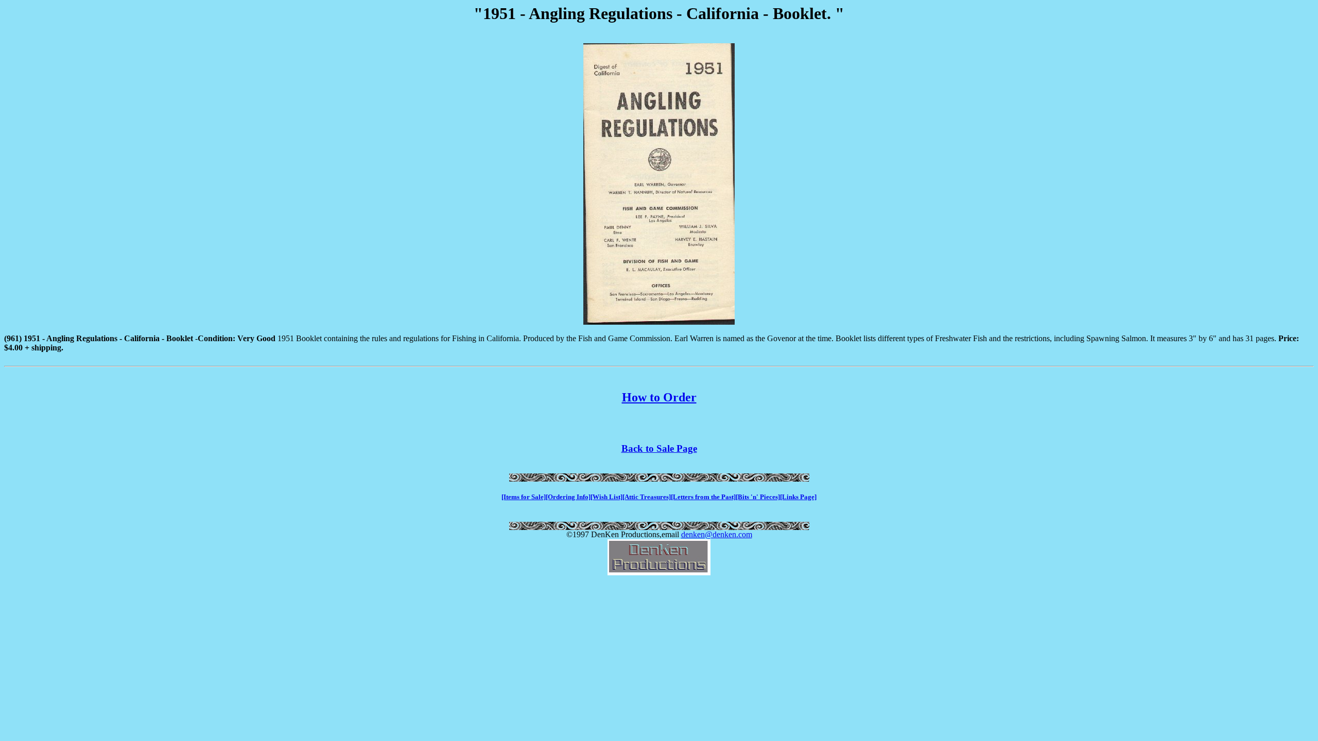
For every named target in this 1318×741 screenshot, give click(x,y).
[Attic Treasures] (646, 497)
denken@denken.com (716, 534)
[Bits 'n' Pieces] (758, 497)
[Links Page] (798, 497)
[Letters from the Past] (703, 497)
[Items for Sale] (523, 497)
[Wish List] (606, 497)
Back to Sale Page (659, 448)
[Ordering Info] (568, 497)
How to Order (659, 397)
